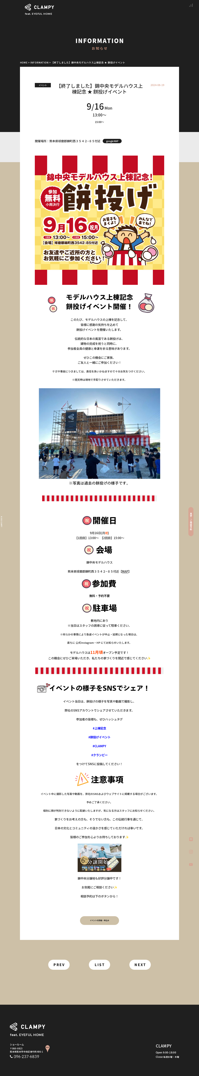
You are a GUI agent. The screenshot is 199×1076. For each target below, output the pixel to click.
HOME (24, 62)
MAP (125, 571)
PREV (59, 964)
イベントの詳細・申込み (99, 920)
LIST (100, 964)
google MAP (112, 141)
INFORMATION (39, 62)
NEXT (140, 964)
